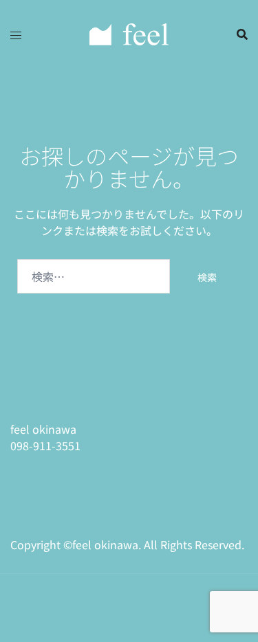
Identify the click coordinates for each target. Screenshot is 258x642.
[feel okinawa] (129, 32)
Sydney (29, 616)
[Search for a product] (242, 34)
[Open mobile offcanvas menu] (15, 34)
